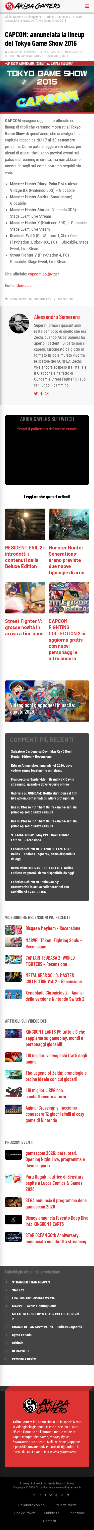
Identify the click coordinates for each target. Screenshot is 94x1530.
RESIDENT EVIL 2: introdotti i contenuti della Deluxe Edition (24, 556)
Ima (13, 807)
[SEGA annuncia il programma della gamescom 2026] (13, 1205)
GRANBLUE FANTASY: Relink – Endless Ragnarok (47, 1327)
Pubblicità (51, 1513)
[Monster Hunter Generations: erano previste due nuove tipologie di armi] (69, 538)
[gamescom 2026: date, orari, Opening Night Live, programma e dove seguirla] (13, 1158)
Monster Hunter (21, 298)
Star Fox (18, 1290)
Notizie (49, 17)
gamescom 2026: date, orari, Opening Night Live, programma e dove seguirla (55, 1159)
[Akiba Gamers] (33, 9)
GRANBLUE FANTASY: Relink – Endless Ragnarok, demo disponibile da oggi (43, 854)
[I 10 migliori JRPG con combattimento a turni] (13, 1095)
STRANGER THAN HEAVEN (31, 1282)
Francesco (18, 779)
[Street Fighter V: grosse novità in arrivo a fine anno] (25, 612)
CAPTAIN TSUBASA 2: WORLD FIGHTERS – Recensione (50, 961)
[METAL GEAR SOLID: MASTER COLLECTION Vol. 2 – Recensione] (13, 980)
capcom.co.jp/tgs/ (43, 273)
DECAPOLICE (21, 1351)
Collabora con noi (31, 1505)
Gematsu (24, 285)
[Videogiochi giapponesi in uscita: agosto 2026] (47, 720)
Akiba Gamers (14, 17)
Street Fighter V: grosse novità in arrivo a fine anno (24, 627)
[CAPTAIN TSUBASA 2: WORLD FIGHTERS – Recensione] (13, 963)
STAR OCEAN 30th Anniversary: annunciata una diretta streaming (56, 1238)
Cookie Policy (24, 1513)
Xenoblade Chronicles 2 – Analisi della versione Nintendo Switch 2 (55, 996)
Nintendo (62, 17)
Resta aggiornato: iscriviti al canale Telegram (42, 63)
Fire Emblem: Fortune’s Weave (33, 1298)
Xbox (65, 56)
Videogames (34, 17)
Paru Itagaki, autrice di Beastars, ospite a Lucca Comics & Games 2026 (55, 1183)
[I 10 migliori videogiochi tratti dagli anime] (13, 1060)
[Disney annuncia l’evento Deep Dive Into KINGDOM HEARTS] (13, 1223)
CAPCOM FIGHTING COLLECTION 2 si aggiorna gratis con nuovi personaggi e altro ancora (67, 639)
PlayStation (52, 56)
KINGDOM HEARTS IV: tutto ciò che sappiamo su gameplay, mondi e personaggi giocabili (55, 1038)
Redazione (76, 1513)
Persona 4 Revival (25, 1359)
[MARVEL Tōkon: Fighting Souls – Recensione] (13, 945)
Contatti (49, 1521)
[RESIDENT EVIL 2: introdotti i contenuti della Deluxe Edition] (25, 538)
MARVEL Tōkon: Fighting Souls (34, 1306)
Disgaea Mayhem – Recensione (53, 928)
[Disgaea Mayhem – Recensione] (13, 933)
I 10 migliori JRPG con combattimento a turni (46, 1093)
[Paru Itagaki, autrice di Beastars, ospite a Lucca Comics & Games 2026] (13, 1182)
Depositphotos (65, 1483)
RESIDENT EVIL (42, 298)
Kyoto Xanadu (22, 1335)
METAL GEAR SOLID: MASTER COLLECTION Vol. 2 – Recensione (54, 978)
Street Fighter (63, 298)
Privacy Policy (65, 1505)
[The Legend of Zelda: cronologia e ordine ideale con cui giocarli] (13, 1078)
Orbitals (17, 1343)
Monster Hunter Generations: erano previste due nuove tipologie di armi (66, 559)
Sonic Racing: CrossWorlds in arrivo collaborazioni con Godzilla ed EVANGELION (40, 887)
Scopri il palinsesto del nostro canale (47, 429)
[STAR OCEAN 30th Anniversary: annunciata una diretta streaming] (13, 1240)
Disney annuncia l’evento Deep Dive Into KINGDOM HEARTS (57, 1221)
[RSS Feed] (34, 1495)
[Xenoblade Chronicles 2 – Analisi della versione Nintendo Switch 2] (13, 998)
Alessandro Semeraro (22, 52)
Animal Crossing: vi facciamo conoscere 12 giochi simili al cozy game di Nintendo (55, 1114)
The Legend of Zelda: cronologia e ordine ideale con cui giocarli (56, 1076)
